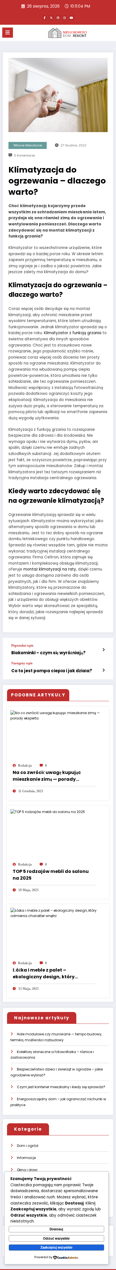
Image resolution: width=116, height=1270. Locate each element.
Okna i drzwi (27, 1169)
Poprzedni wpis (22, 646)
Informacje (26, 1157)
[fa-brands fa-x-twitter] (51, 17)
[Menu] (7, 33)
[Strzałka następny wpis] (103, 670)
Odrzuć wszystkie (56, 1238)
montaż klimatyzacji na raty (49, 569)
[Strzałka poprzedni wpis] (103, 649)
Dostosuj (56, 1229)
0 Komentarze (24, 155)
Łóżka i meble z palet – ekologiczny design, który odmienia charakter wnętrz (45, 973)
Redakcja (25, 766)
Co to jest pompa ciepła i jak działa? (51, 671)
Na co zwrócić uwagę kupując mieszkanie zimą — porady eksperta (47, 776)
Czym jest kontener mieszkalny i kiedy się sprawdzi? (61, 1087)
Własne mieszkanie (28, 145)
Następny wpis (22, 663)
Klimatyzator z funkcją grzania (72, 333)
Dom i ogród (27, 1145)
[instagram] (64, 17)
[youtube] (71, 17)
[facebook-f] (44, 17)
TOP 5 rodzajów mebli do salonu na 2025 (51, 874)
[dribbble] (58, 17)
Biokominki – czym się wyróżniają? (48, 653)
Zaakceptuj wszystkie (56, 1247)
